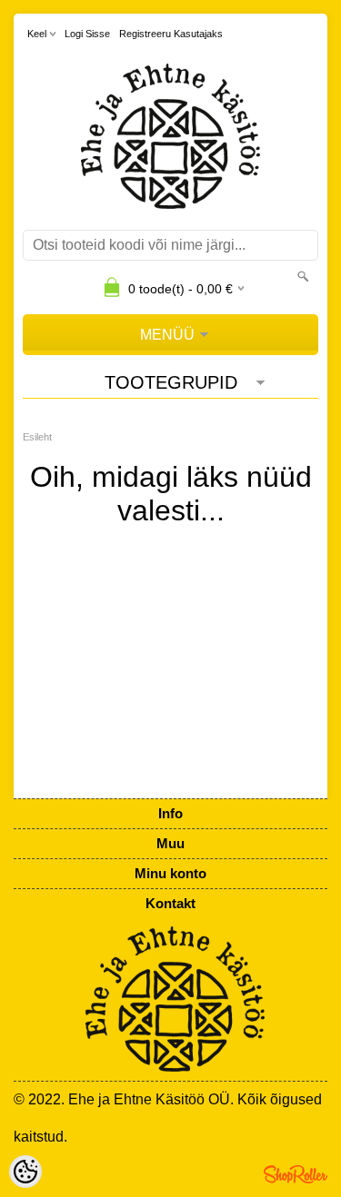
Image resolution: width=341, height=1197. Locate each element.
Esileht (37, 436)
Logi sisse (87, 33)
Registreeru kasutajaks (171, 33)
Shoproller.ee (295, 1174)
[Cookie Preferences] (25, 1171)
